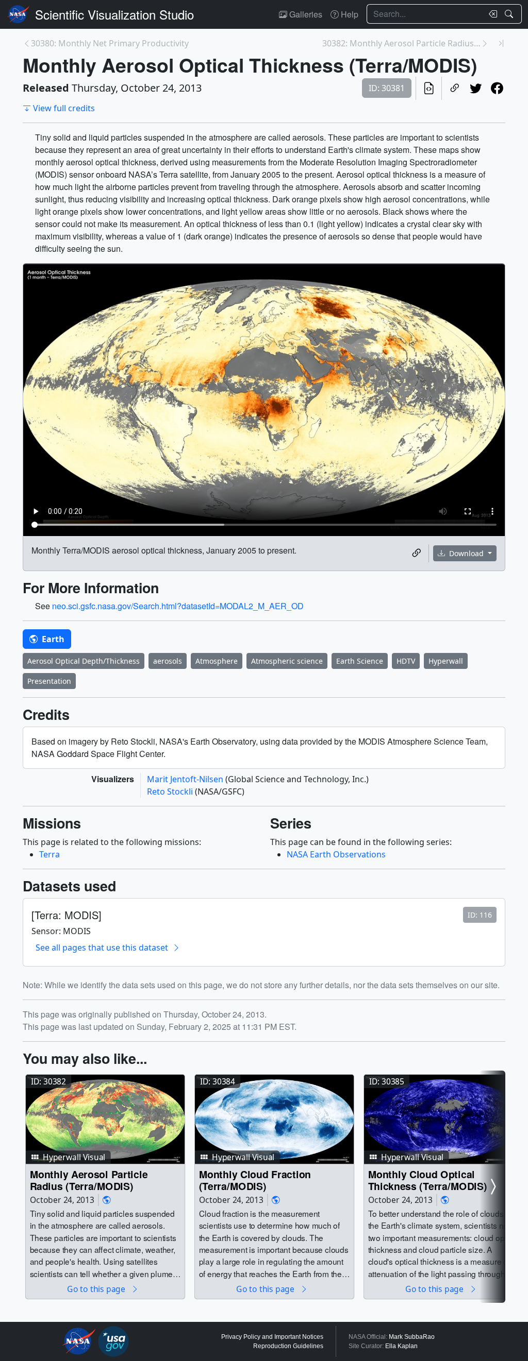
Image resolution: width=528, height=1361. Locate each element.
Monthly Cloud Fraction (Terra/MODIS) (255, 1180)
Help (348, 14)
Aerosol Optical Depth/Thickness (83, 661)
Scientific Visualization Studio (114, 14)
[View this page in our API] (428, 88)
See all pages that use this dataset (102, 947)
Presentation (49, 681)
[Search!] (510, 14)
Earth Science (359, 661)
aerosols (167, 661)
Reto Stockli (171, 791)
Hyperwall (445, 661)
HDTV (406, 661)
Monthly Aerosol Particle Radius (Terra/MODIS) (89, 1180)
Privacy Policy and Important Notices (272, 1336)
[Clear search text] (491, 14)
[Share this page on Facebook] (496, 88)
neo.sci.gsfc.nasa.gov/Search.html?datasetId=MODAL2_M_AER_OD (178, 606)
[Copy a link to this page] (454, 88)
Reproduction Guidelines (288, 1346)
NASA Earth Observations (336, 854)
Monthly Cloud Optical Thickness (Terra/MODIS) (427, 1180)
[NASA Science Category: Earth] (107, 1200)
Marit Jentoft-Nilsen (186, 779)
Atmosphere (216, 661)
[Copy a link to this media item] (416, 553)
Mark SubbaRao (412, 1336)
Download (466, 553)
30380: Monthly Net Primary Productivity (110, 43)
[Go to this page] (105, 1119)
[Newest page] (501, 43)
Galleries (304, 14)
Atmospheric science (287, 661)
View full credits (64, 108)
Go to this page (97, 1288)
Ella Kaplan (401, 1346)
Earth (52, 639)
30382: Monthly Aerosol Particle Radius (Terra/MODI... (401, 43)
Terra (49, 854)
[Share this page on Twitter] (475, 88)
